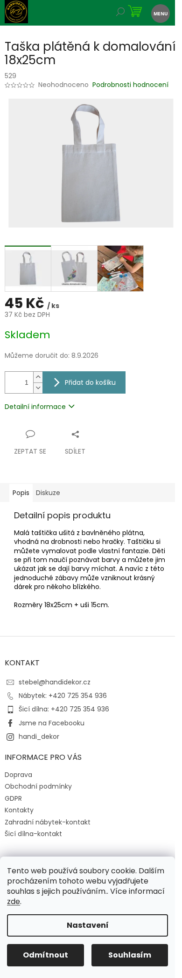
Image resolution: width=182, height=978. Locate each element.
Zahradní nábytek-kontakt (48, 822)
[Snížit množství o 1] (37, 387)
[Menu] (159, 12)
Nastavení (88, 925)
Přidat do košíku (90, 382)
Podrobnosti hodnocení (130, 84)
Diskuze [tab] (48, 492)
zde (13, 901)
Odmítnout (45, 955)
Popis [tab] (21, 492)
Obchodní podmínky (38, 786)
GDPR (13, 798)
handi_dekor (39, 736)
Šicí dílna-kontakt (33, 833)
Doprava (18, 774)
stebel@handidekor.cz (55, 682)
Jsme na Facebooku (51, 723)
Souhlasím (129, 955)
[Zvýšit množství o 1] (37, 377)
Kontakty (19, 810)
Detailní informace (35, 406)
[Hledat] (120, 12)
